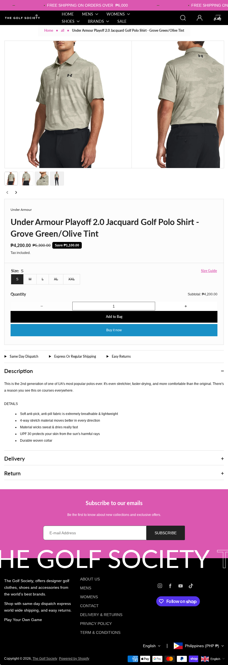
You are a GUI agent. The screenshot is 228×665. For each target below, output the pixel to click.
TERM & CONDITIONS (100, 632)
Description (18, 370)
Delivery (14, 458)
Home (48, 30)
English (149, 646)
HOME (68, 14)
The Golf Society (45, 659)
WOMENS (89, 597)
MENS (85, 588)
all (62, 30)
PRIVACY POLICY (96, 623)
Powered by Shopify (74, 659)
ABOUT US (90, 579)
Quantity (18, 294)
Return (12, 473)
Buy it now (114, 330)
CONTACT (89, 606)
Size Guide (209, 271)
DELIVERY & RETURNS (101, 614)
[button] (11, 179)
